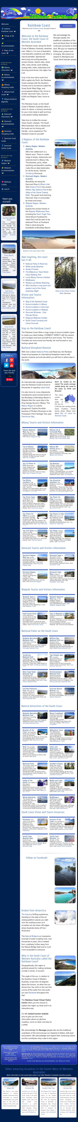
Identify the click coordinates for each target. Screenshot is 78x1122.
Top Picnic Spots (29, 497)
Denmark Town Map (55, 573)
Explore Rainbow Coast (7, 30)
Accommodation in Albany (36, 304)
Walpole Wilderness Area (39, 211)
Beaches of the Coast (28, 731)
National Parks (43, 351)
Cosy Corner (6, 347)
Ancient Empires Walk (8, 236)
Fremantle (24, 1104)
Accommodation (7, 46)
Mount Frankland (56, 713)
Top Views (53, 531)
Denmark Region (29, 572)
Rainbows (26, 819)
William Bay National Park (36, 189)
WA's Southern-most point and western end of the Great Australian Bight (38, 288)
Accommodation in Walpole (37, 309)
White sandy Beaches (34, 266)
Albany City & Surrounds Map (55, 431)
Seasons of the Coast (55, 820)
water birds (45, 387)
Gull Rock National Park (8, 307)
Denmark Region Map (29, 556)
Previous (23, 241)
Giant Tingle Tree (43, 214)
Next (73, 241)
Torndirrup (30, 173)
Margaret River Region (49, 1091)
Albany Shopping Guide (7, 86)
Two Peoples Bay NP (56, 656)
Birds (25, 747)
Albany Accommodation (7, 76)
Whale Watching (29, 797)
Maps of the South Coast (60, 1055)
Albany (8, 1091)
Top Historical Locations (55, 481)
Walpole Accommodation (7, 169)
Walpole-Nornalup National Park (30, 639)
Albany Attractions (5, 68)
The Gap (25, 914)
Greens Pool (35, 186)
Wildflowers (30, 280)
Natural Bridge (31, 936)
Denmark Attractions (6, 115)
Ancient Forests (32, 269)
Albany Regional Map (29, 431)
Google (33, 1057)
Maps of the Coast (7, 51)
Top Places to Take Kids (57, 515)
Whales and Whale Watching (37, 282)
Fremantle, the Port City (28, 1091)
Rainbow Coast (38, 28)
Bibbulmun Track (56, 730)
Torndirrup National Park (28, 656)
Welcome (5, 24)
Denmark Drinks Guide (6, 147)
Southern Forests (56, 764)
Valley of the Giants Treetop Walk (65, 292)
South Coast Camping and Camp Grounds (36, 321)
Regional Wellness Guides (36, 317)
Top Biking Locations (27, 481)
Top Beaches (54, 463)
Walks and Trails (56, 780)
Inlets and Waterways (54, 748)
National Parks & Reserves (36, 263)
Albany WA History (54, 448)
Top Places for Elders (28, 515)
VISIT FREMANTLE (30, 1112)
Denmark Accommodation (7, 122)
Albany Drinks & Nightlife (8, 100)
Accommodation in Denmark (37, 307)
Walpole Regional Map (56, 598)
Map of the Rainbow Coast (36, 301)
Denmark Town (55, 555)
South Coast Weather (54, 837)
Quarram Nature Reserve (56, 690)
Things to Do (9, 36)
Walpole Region (6, 162)
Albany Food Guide (7, 93)
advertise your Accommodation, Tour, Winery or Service (53, 1061)
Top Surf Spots (28, 531)
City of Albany (28, 447)
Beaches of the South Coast (31, 251)
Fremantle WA (29, 1088)
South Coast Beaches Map (28, 837)
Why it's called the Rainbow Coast (65, 414)
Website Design (26, 1047)
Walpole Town (28, 597)
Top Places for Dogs (55, 498)
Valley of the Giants (27, 781)
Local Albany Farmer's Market (38, 277)
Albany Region (27, 405)
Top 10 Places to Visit (29, 464)
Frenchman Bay (28, 416)
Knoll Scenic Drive (30, 614)
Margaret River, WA (48, 1088)
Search (6, 189)
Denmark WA (60, 1047)
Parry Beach (6, 272)
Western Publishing (10, 1055)
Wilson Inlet (45, 184)
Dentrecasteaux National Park (56, 673)
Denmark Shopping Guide (7, 132)
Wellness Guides (6, 183)
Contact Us (30, 1061)
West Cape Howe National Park (29, 673)
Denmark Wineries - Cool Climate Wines (36, 313)
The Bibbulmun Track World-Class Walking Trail (37, 273)
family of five (48, 1047)
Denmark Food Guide (8, 139)
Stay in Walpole (56, 614)
